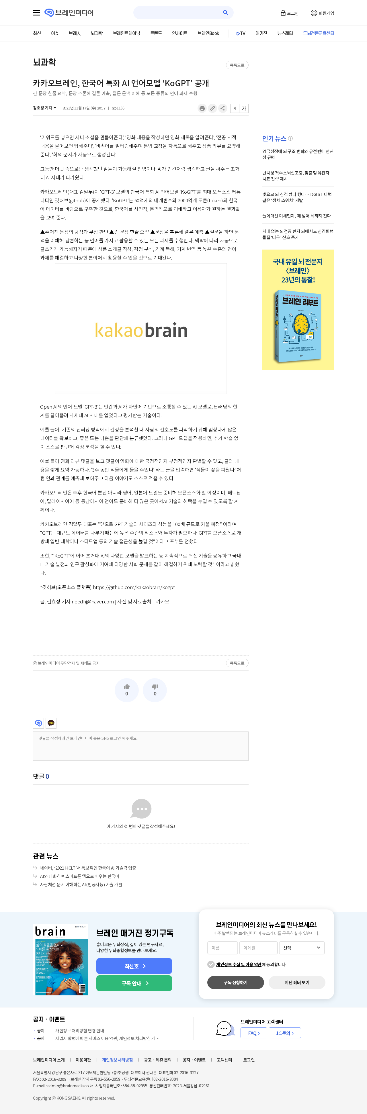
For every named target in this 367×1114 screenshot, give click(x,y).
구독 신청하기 (236, 982)
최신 (37, 33)
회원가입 (326, 13)
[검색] (226, 12)
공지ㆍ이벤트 (194, 1060)
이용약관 (83, 1060)
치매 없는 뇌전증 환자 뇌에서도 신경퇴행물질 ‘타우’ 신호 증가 (298, 234)
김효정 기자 (42, 108)
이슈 (55, 33)
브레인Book (208, 33)
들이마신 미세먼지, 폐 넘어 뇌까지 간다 (296, 216)
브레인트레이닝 (126, 33)
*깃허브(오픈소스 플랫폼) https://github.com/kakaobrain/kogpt (107, 587)
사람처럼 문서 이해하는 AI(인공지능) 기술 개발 (81, 884)
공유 (222, 108)
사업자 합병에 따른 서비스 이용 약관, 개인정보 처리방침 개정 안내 (99, 1038)
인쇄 (202, 108)
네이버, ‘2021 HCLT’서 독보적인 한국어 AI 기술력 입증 (88, 868)
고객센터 (224, 1060)
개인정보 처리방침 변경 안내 (70, 1030)
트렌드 (156, 33)
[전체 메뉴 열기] (36, 13)
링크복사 (212, 108)
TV (242, 33)
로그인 (293, 13)
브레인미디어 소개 (49, 1060)
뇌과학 (97, 33)
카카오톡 (51, 723)
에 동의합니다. (251, 964)
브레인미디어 (38, 723)
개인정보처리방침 (117, 1060)
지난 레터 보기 (297, 982)
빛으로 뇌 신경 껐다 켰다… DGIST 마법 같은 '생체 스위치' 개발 (297, 197)
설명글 (290, 138)
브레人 (75, 33)
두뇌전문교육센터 (318, 33)
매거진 (261, 33)
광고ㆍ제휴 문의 (158, 1060)
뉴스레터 (285, 33)
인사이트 (180, 33)
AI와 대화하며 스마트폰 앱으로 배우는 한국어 (79, 876)
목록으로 (237, 65)
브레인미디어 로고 (68, 13)
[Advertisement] (140, 630)
